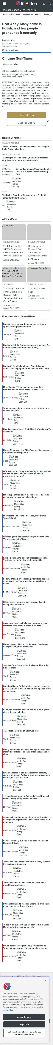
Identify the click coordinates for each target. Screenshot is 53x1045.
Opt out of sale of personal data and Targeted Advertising (24, 1033)
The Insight (47, 14)
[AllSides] (26, 4)
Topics (37, 14)
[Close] (45, 981)
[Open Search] (50, 3)
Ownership (36, 976)
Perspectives (27, 14)
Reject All (24, 1024)
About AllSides (18, 976)
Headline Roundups (11, 14)
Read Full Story (26, 115)
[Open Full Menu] (4, 3)
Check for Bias (25, 122)
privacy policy (37, 1007)
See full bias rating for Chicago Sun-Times (17, 74)
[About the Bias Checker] (48, 121)
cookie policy (8, 1010)
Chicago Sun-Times (9, 46)
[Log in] (44, 3)
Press (28, 976)
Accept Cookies (24, 1017)
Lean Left (30, 70)
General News (9, 40)
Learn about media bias (11, 77)
